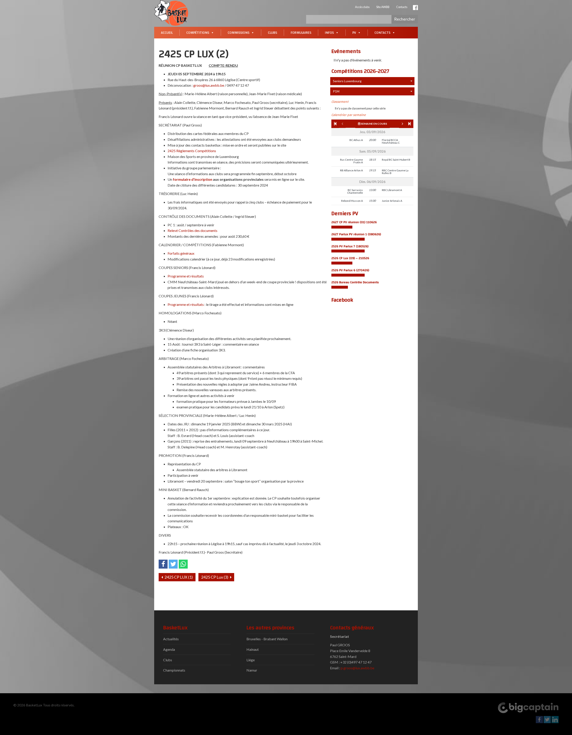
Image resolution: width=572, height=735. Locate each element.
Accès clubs (362, 7)
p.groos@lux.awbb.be (357, 668)
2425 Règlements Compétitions (192, 151)
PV (354, 32)
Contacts (401, 7)
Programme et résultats (186, 276)
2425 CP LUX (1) (178, 577)
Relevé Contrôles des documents (192, 230)
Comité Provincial (342, 227)
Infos (329, 32)
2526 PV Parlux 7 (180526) (349, 246)
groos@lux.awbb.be (208, 85)
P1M (336, 91)
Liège (250, 660)
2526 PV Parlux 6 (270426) (350, 270)
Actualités (171, 639)
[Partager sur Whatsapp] (183, 564)
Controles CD (339, 287)
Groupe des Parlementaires (348, 239)
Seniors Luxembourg (347, 81)
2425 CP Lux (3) (215, 577)
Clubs (272, 32)
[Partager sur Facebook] (163, 564)
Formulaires (301, 32)
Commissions (238, 32)
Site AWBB (382, 7)
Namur (251, 670)
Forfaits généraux (181, 253)
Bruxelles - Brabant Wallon (267, 639)
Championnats (174, 670)
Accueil (167, 32)
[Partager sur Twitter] (173, 564)
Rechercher (404, 19)
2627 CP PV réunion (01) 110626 (354, 222)
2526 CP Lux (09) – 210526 (350, 258)
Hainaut (252, 649)
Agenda (169, 649)
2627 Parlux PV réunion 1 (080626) (356, 234)
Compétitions (197, 32)
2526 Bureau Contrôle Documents (355, 282)
